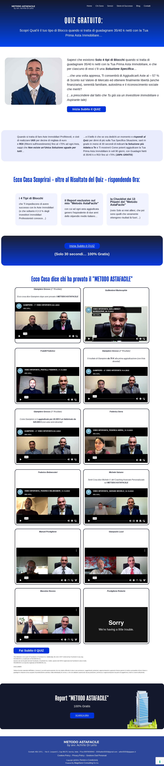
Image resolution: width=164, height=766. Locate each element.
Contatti (147, 6)
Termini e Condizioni (88, 760)
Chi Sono (100, 6)
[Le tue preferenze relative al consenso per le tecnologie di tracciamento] (160, 762)
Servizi (110, 6)
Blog (138, 6)
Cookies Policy (64, 755)
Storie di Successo (125, 6)
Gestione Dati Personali (96, 755)
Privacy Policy (78, 755)
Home (89, 6)
